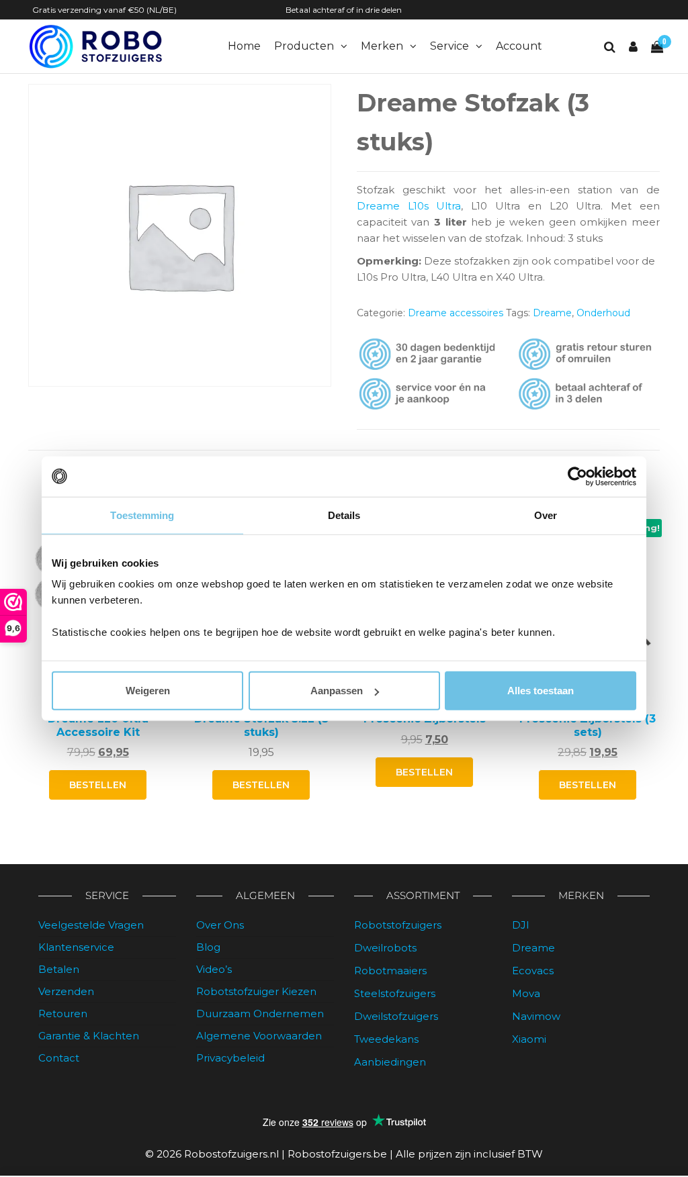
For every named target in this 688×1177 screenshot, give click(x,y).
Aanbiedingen (390, 1061)
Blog (208, 947)
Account (519, 46)
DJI (520, 925)
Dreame (552, 313)
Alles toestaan (540, 690)
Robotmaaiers (390, 970)
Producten (304, 46)
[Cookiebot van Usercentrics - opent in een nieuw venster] (577, 476)
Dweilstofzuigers (396, 1016)
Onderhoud (603, 313)
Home (244, 46)
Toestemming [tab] (142, 514)
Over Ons (220, 925)
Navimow (536, 1016)
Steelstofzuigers (394, 993)
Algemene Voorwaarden (259, 1035)
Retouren (62, 1013)
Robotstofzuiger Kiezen (256, 991)
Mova (526, 993)
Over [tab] (545, 514)
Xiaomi (529, 1039)
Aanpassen (336, 690)
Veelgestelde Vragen (91, 925)
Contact (58, 1057)
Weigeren (148, 690)
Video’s (214, 969)
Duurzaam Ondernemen (260, 1013)
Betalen (58, 969)
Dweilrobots (385, 947)
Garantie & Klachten (88, 1035)
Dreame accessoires (455, 313)
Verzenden (66, 991)
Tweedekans (386, 1039)
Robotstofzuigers (397, 925)
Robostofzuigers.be (337, 1153)
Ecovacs (533, 970)
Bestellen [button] (97, 785)
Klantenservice (76, 947)
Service (449, 46)
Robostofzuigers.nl (231, 1153)
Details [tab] (344, 514)
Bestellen (424, 772)
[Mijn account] (633, 47)
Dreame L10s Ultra (409, 205)
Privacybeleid (230, 1057)
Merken (382, 46)
